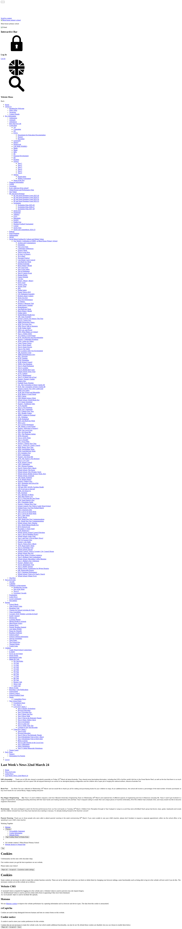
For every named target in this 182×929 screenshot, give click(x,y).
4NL (19, 288)
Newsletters (13, 601)
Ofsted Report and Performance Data (21, 190)
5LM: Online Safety (24, 328)
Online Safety (22, 313)
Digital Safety (22, 290)
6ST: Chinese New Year (26, 411)
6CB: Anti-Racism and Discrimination (30, 337)
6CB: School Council (25, 462)
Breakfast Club (14, 608)
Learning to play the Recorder (28, 727)
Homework (17, 144)
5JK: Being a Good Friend (26, 426)
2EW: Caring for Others (26, 341)
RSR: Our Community (25, 409)
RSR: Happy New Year (25, 447)
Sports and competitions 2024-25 (24, 230)
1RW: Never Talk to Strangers (28, 326)
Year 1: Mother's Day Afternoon (28, 561)
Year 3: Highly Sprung (25, 566)
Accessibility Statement (17, 831)
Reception (21, 139)
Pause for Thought (15, 631)
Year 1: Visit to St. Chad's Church (29, 445)
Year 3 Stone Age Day (25, 714)
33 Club (16, 669)
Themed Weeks (14, 644)
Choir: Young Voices (24, 343)
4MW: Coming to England (26, 415)
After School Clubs (15, 606)
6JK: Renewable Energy (26, 570)
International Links (15, 657)
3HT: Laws (21, 423)
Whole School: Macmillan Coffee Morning (32, 559)
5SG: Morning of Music (26, 495)
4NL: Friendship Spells (25, 502)
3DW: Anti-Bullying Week (26, 451)
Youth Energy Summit (25, 305)
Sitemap (7, 827)
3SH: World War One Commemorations (31, 519)
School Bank (13, 691)
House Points (13, 655)
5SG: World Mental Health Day (28, 525)
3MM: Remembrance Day (26, 354)
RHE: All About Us (24, 491)
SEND (11, 237)
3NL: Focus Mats (23, 442)
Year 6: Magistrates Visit (26, 565)
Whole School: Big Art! (25, 553)
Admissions (13, 118)
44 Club (16, 671)
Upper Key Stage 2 (19, 729)
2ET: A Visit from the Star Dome (28, 498)
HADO (16, 220)
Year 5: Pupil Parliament (26, 366)
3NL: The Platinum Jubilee (27, 434)
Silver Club (17, 684)
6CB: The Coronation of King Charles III (31, 387)
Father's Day (22, 381)
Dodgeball (16, 212)
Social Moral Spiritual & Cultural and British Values (26, 239)
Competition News (19, 699)
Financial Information (16, 182)
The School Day (14, 642)
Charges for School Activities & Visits (22, 610)
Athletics (16, 214)
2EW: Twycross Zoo (24, 324)
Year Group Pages (15, 701)
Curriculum (13, 125)
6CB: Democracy (23, 530)
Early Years (9, 752)
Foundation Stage (19, 703)
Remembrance (22, 307)
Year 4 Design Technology (26, 708)
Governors (12, 186)
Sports (11, 697)
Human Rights (22, 275)
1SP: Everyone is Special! (26, 489)
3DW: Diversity (23, 436)
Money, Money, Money (25, 281)
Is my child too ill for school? (19, 188)
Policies (11, 231)
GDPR (11, 184)
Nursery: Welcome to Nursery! (28, 428)
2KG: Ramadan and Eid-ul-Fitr (28, 483)
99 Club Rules (18, 661)
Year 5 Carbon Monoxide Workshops (30, 748)
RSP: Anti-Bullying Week (26, 421)
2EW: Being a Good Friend (27, 394)
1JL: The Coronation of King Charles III (31, 385)
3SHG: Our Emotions (25, 364)
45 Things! (21, 301)
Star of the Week (19, 589)
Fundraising (13, 595)
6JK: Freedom (22, 493)
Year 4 (20, 169)
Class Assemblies (15, 612)
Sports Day (17, 211)
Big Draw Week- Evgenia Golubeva (30, 555)
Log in (7, 760)
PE (14, 154)
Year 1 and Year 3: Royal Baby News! (30, 538)
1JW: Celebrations (24, 464)
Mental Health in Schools (17, 621)
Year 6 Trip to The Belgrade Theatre (30, 735)
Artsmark (12, 120)
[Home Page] (11, 20)
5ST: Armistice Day (24, 453)
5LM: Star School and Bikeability (29, 392)
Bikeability (17, 218)
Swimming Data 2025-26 (26, 205)
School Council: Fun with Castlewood (30, 389)
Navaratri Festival (23, 258)
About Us (8, 106)
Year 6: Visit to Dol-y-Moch (27, 468)
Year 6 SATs (22, 731)
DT (14, 131)
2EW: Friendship (23, 360)
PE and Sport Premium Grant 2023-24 (26, 199)
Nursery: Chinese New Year (27, 443)
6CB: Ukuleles (23, 358)
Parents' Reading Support (17, 627)
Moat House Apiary (15, 623)
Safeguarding (13, 235)
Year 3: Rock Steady (24, 345)
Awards (11, 582)
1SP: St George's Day (25, 540)
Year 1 (20, 163)
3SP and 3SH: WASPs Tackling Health (31, 487)
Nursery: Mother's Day (25, 563)
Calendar (12, 583)
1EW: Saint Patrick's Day (26, 500)
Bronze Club (17, 682)
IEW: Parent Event (24, 527)
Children (8, 648)
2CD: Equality (22, 406)
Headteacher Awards (20, 587)
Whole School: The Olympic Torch (29, 472)
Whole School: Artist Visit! (27, 536)
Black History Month (25, 265)
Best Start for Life (15, 124)
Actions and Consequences (27, 243)
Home (7, 105)
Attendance (13, 122)
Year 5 (20, 171)
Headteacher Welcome (16, 108)
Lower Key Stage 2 (20, 707)
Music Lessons (23, 741)
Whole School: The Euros (26, 470)
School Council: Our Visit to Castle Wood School (34, 506)
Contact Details (14, 114)
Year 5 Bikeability (24, 744)
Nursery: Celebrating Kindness (28, 339)
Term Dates (13, 640)
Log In (3, 59)
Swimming (17, 203)
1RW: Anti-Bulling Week (26, 449)
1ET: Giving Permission (26, 424)
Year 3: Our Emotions (25, 407)
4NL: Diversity (23, 356)
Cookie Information (15, 833)
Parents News (13, 625)
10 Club (16, 663)
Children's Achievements (17, 585)
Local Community (15, 599)
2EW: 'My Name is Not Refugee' (29, 459)
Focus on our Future (16, 654)
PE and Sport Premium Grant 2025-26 (26, 195)
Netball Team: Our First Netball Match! (31, 508)
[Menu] (3, 2)
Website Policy (14, 835)
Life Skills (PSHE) (15, 629)
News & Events (10, 580)
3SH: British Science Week (27, 398)
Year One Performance (25, 300)
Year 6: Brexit (22, 517)
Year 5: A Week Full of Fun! (27, 377)
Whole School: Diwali (25, 549)
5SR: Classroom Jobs (25, 510)
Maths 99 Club (14, 659)
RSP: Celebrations (24, 455)
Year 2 (20, 165)
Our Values (13, 192)
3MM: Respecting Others (26, 322)
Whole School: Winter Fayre (27, 576)
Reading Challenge (15, 633)
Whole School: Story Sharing (27, 523)
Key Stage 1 (17, 705)
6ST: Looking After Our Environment (30, 351)
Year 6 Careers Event (25, 273)
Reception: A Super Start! (26, 529)
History (15, 142)
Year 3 (20, 167)
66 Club (16, 674)
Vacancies (12, 112)
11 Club (16, 665)
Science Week (22, 250)
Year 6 (20, 173)
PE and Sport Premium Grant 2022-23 (26, 201)
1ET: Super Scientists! (25, 402)
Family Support (14, 616)
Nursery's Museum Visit (26, 303)
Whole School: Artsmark (26, 476)
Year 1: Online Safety (25, 334)
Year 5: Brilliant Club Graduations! (29, 557)
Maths (15, 148)
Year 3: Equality (23, 440)
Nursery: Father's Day (25, 481)
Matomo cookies (11, 903)
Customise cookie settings (26, 869)
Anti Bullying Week (24, 262)
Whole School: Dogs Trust (26, 371)
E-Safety (12, 652)
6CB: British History (24, 479)
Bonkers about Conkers (25, 296)
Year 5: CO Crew (23, 460)
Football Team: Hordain (26, 383)
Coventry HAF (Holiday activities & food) (23, 614)
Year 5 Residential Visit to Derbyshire (30, 739)
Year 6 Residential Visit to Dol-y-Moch (31, 737)
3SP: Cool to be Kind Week (27, 512)
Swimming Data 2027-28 (26, 209)
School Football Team (16, 695)
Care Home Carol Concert (26, 260)
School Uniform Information (18, 636)
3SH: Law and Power (25, 330)
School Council (14, 693)
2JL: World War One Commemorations (31, 521)
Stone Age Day (23, 298)
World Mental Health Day (26, 315)
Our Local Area (23, 247)
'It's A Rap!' (21, 256)
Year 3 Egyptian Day (25, 712)
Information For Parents (17, 756)
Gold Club (17, 686)
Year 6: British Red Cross (26, 370)
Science (16, 161)
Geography (17, 141)
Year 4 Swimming (24, 722)
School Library (14, 635)
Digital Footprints (23, 264)
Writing (15, 175)
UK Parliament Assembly (26, 294)
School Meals (13, 604)
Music (15, 150)
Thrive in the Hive (24, 252)
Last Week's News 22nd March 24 (16, 776)
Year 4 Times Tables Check (27, 720)
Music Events (13, 688)
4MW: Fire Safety (24, 390)
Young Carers (22, 284)
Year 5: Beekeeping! (24, 375)
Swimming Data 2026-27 (26, 207)
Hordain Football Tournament (23, 224)
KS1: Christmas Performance (27, 572)
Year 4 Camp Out (23, 724)
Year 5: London (23, 368)
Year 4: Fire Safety (24, 349)
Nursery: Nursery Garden (26, 379)
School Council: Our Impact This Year (30, 318)
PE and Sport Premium (17, 194)
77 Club (16, 676)
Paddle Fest (17, 222)
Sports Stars (17, 228)
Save (19, 927)
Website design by (15, 844)
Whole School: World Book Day (28, 400)
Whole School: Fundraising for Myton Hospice (33, 568)
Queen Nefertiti (23, 277)
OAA (15, 216)
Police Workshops (24, 746)
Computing (17, 129)
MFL (15, 152)
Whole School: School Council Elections (31, 532)
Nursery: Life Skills (24, 542)
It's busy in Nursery (24, 254)
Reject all (4, 869)
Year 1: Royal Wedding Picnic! (28, 534)
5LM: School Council (25, 362)
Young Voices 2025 (24, 292)
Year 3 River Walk (24, 716)
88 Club (16, 678)
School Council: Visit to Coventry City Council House (36, 551)
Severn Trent (22, 286)
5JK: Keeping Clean (24, 353)
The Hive (12, 578)
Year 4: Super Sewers (25, 347)
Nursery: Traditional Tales (26, 404)
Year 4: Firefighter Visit (25, 548)
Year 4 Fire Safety (24, 269)
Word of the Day (19, 180)
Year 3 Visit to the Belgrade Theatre (29, 718)
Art (14, 127)
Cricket (15, 226)
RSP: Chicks (22, 396)
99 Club (16, 680)
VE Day (20, 279)
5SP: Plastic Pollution (25, 477)
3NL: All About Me (24, 432)
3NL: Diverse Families (25, 466)
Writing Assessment (24, 178)
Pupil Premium (14, 233)
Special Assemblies (15, 638)
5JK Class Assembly (24, 317)
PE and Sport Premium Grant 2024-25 (26, 197)
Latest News (13, 597)
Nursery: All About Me (25, 457)
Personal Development (21, 156)
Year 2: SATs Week (24, 438)
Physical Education (24, 710)
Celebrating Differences (25, 248)
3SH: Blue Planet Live (25, 496)
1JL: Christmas (23, 417)
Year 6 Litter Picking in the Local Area (30, 742)
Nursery (20, 137)
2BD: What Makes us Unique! (28, 332)
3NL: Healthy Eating (25, 413)
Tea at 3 (16, 591)
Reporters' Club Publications (18, 689)
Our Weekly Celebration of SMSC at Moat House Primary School (35, 241)
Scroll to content (6, 18)
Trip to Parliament (24, 271)
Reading (16, 159)
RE (14, 158)
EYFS (15, 133)
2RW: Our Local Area (25, 430)
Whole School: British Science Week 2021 (32, 474)
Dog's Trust (21, 283)
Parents (7, 602)
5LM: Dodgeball (23, 419)
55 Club (16, 672)
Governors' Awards (19, 593)
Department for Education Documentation (32, 135)
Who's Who (13, 110)
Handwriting (22, 177)
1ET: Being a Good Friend (26, 336)
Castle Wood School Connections (20, 650)
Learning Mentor (15, 619)
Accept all (12, 869)
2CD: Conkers (22, 373)
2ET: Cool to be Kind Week (27, 513)
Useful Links (13, 646)
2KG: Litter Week (24, 515)
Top (3, 848)
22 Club (16, 667)
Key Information (10, 116)
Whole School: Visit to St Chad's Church (31, 574)
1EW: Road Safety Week (26, 546)
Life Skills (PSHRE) (20, 146)
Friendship (21, 245)
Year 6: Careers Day (24, 320)
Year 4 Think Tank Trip (25, 725)
